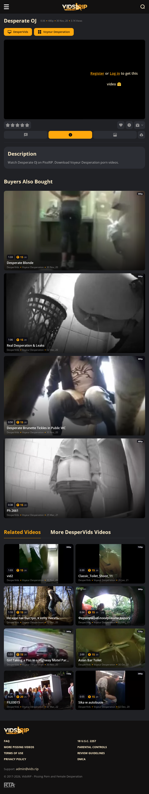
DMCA (81, 759)
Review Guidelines (91, 753)
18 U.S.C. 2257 (86, 741)
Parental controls (92, 747)
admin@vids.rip (27, 769)
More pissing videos (19, 747)
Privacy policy (15, 759)
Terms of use (13, 753)
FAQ (7, 741)
